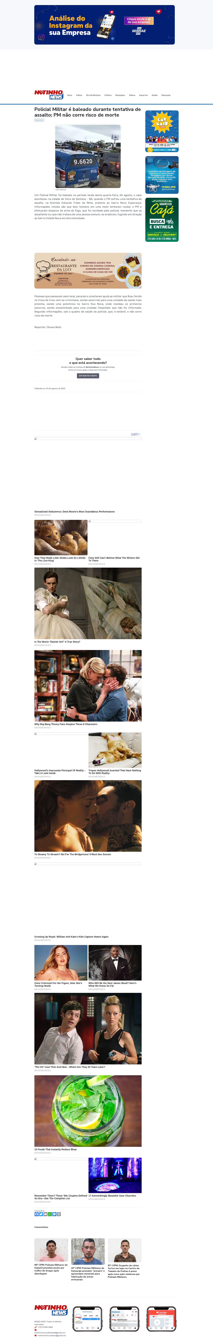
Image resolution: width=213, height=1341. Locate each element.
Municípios (120, 95)
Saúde (155, 95)
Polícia (79, 95)
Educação (165, 95)
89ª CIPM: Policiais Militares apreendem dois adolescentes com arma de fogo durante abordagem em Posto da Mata (124, 1267)
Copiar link (39, 120)
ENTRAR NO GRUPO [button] (88, 376)
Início (69, 95)
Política (108, 95)
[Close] (210, 3)
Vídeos (132, 95)
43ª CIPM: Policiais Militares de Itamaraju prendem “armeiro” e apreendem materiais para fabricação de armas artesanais (51, 1273)
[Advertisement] (106, 68)
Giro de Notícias (93, 95)
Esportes (143, 95)
